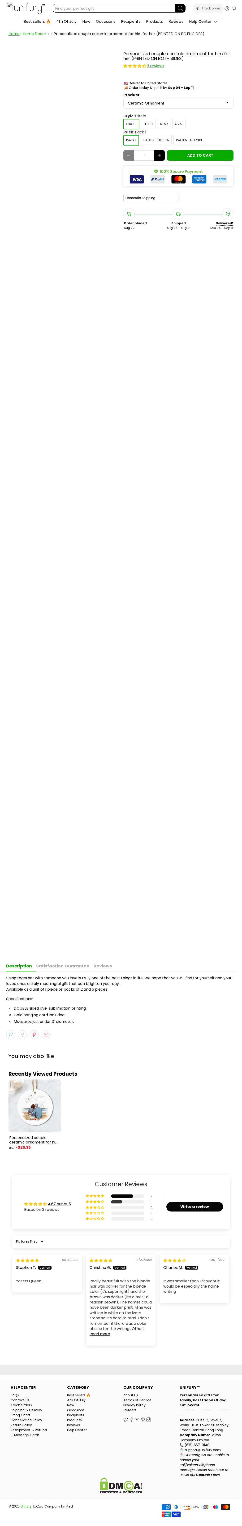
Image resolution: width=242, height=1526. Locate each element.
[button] (134, 66)
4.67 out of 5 (59, 1204)
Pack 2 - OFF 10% (156, 140)
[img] (27, 1260)
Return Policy (21, 1425)
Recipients (130, 21)
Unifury (26, 1506)
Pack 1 (131, 140)
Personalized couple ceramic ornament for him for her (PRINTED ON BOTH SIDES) (129, 33)
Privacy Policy (134, 1405)
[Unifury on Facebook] (131, 1420)
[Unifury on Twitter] (125, 1420)
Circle (131, 124)
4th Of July (66, 21)
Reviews (176, 21)
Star (164, 124)
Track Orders (21, 1405)
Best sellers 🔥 (37, 21)
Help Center (200, 21)
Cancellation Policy (26, 1420)
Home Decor (34, 33)
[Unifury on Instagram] (148, 1420)
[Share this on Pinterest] (34, 1034)
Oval (179, 124)
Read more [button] (100, 1334)
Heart (148, 124)
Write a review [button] (194, 1206)
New (86, 21)
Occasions (105, 21)
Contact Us (20, 1400)
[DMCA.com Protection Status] (121, 1486)
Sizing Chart (20, 1415)
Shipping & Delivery (26, 1410)
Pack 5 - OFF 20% (189, 140)
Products (154, 21)
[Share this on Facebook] (22, 1034)
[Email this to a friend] (46, 1034)
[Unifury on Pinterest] (143, 1420)
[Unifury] (25, 8)
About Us (130, 1395)
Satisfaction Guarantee (62, 966)
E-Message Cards (25, 1435)
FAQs (15, 1395)
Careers (129, 1410)
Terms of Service (137, 1400)
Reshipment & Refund (29, 1430)
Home (14, 33)
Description (19, 966)
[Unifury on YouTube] (137, 1420)
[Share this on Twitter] (10, 1034)
